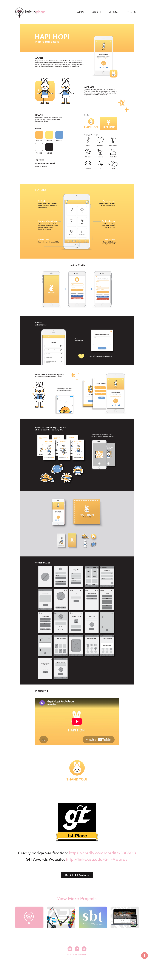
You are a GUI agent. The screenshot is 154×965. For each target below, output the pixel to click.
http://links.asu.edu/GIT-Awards (97, 859)
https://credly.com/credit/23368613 (102, 853)
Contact (133, 12)
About (96, 12)
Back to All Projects (77, 875)
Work (80, 12)
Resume (114, 12)
